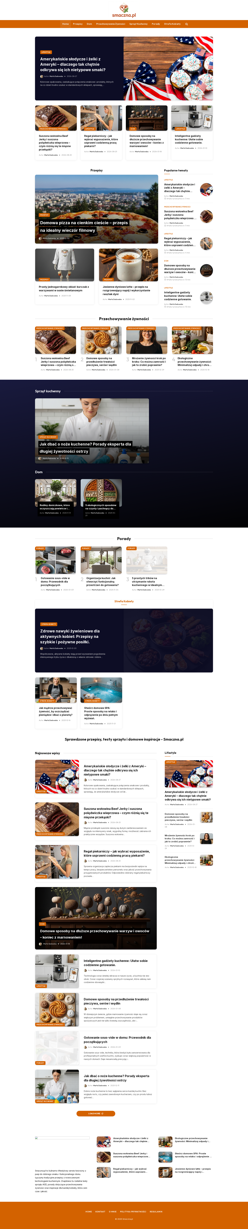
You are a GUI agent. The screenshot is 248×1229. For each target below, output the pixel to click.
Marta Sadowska (56, 76)
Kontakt (100, 1211)
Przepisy (77, 24)
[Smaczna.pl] (124, 10)
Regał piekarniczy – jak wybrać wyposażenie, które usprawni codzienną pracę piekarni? (101, 141)
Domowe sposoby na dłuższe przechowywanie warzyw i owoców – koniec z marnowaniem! (147, 141)
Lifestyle (46, 52)
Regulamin (156, 1211)
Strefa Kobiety (172, 24)
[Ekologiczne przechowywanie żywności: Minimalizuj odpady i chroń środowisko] (192, 340)
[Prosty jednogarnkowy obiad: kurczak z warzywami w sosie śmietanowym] (64, 265)
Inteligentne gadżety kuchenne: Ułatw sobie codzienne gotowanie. (189, 139)
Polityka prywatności (133, 1211)
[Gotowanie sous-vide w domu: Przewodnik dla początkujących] (55, 560)
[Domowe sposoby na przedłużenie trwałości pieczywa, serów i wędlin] (101, 340)
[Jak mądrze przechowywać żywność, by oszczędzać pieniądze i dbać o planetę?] (56, 690)
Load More (94, 1113)
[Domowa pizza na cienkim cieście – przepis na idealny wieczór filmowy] (96, 209)
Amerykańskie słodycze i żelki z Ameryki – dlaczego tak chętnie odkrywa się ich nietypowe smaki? (72, 64)
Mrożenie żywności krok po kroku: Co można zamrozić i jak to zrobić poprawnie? (149, 362)
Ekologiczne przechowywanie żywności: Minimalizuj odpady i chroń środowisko (195, 362)
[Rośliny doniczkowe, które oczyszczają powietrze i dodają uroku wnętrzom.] (55, 493)
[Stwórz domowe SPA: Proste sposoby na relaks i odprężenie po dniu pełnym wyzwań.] (101, 690)
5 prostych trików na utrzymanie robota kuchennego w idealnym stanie (147, 582)
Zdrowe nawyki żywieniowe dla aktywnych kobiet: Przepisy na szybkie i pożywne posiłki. (70, 636)
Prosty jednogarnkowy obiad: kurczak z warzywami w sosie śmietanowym (64, 288)
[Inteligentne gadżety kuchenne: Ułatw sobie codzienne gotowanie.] (192, 118)
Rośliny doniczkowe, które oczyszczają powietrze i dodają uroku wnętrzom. (55, 507)
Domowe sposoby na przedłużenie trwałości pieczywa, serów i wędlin (101, 362)
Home (65, 24)
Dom (89, 24)
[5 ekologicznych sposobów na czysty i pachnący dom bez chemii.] (101, 493)
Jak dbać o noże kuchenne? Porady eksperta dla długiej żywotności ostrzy (116, 1078)
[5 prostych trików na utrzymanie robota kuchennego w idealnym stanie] (146, 560)
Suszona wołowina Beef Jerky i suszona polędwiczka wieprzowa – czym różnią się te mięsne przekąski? (55, 143)
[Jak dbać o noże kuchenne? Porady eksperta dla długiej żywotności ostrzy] (92, 430)
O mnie (112, 1211)
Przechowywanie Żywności (110, 24)
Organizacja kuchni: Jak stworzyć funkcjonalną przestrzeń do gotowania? (102, 582)
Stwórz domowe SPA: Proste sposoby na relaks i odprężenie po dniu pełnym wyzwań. (101, 713)
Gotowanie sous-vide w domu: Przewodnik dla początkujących (55, 582)
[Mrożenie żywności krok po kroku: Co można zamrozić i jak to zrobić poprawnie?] (146, 340)
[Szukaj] (186, 24)
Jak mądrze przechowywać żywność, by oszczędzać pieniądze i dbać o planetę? (55, 711)
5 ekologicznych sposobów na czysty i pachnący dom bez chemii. (100, 507)
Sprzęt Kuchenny (138, 24)
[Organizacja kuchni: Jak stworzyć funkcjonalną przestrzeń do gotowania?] (101, 560)
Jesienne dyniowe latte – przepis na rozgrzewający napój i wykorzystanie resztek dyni (126, 290)
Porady (156, 24)
